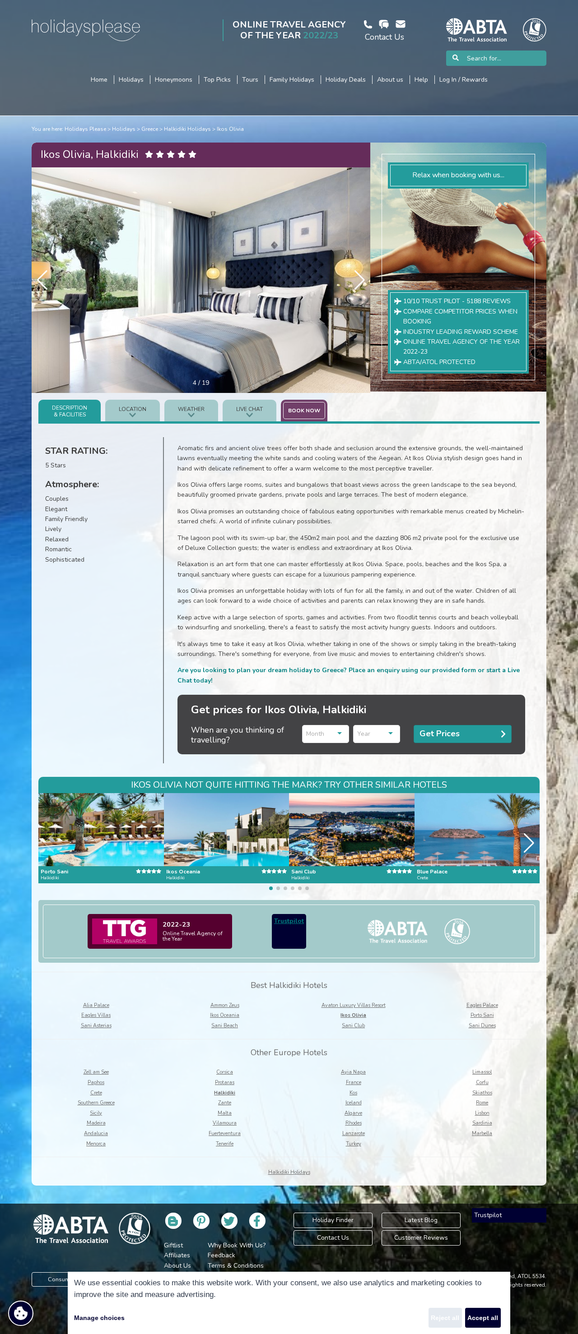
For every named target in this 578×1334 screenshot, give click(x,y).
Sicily (96, 1113)
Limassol (482, 1072)
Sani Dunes (482, 1025)
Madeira (96, 1123)
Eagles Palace (482, 1005)
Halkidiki (224, 1092)
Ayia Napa (353, 1072)
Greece (149, 129)
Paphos (96, 1082)
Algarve (353, 1113)
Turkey (353, 1143)
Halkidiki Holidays (187, 129)
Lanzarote (353, 1133)
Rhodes (353, 1123)
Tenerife (224, 1143)
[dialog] (289, 1303)
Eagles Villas (96, 1015)
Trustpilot (289, 921)
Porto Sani (482, 1015)
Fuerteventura (225, 1133)
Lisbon (482, 1113)
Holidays (123, 129)
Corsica (224, 1072)
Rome (482, 1102)
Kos (353, 1092)
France (353, 1082)
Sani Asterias (96, 1025)
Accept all (482, 1317)
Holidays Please (85, 129)
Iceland (353, 1102)
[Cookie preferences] (20, 1313)
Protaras (224, 1082)
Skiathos (482, 1092)
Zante (224, 1102)
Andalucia (96, 1133)
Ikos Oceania (224, 1015)
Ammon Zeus (224, 1005)
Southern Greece (96, 1102)
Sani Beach (224, 1025)
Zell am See (96, 1072)
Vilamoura (225, 1123)
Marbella (482, 1133)
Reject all (445, 1317)
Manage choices (99, 1317)
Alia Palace (96, 1005)
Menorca (96, 1143)
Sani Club (353, 1025)
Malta (225, 1113)
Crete (96, 1092)
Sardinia (482, 1123)
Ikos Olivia (230, 129)
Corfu (482, 1082)
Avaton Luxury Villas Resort (354, 1005)
